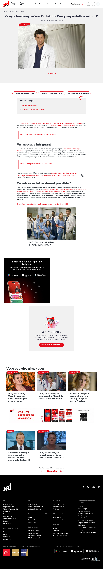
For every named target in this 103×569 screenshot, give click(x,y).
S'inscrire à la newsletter (51, 344)
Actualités (56, 528)
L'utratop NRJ (58, 520)
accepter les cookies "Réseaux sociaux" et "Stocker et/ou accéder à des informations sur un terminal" (48, 174)
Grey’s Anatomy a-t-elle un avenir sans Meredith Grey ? (38, 134)
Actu (11, 11)
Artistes (56, 509)
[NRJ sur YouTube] (93, 487)
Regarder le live (8, 507)
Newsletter (7, 524)
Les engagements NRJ (60, 533)
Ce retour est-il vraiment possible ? (34, 109)
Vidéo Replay (7, 516)
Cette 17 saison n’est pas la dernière (62, 125)
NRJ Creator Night (34, 536)
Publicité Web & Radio (85, 514)
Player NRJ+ (22, 4)
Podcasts (6, 514)
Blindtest (32, 4)
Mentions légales (84, 511)
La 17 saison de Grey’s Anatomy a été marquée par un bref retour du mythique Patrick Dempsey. (49, 123)
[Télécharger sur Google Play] (13, 275)
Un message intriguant (30, 105)
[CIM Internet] (85, 559)
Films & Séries (19, 11)
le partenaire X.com (69, 175)
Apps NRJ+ (32, 520)
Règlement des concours (86, 523)
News (41, 4)
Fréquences (7, 532)
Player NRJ (13, 4)
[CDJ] (95, 559)
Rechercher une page (60, 536)
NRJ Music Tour (33, 533)
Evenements (52, 4)
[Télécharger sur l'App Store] (26, 275)
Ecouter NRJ (7, 504)
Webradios (6, 512)
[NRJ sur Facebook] (83, 487)
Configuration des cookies (87, 532)
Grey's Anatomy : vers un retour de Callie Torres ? (36, 164)
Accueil (5, 11)
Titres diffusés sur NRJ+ (36, 507)
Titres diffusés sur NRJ (10, 509)
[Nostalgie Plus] (24, 552)
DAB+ (5, 534)
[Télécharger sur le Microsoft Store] (40, 275)
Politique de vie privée (85, 520)
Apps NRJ (6, 537)
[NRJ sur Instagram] (99, 487)
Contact (81, 506)
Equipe (5, 521)
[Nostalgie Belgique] (15, 552)
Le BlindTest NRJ (59, 504)
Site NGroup (82, 525)
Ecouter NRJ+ (33, 504)
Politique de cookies (85, 530)
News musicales (58, 507)
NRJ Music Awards (34, 538)
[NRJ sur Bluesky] (88, 487)
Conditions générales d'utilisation (85, 517)
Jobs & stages (83, 509)
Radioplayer (7, 539)
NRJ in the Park (33, 531)
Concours (64, 4)
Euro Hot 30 (57, 518)
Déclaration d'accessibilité (87, 528)
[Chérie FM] (6, 552)
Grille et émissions (9, 519)
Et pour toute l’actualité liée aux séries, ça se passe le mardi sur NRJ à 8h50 (42, 204)
